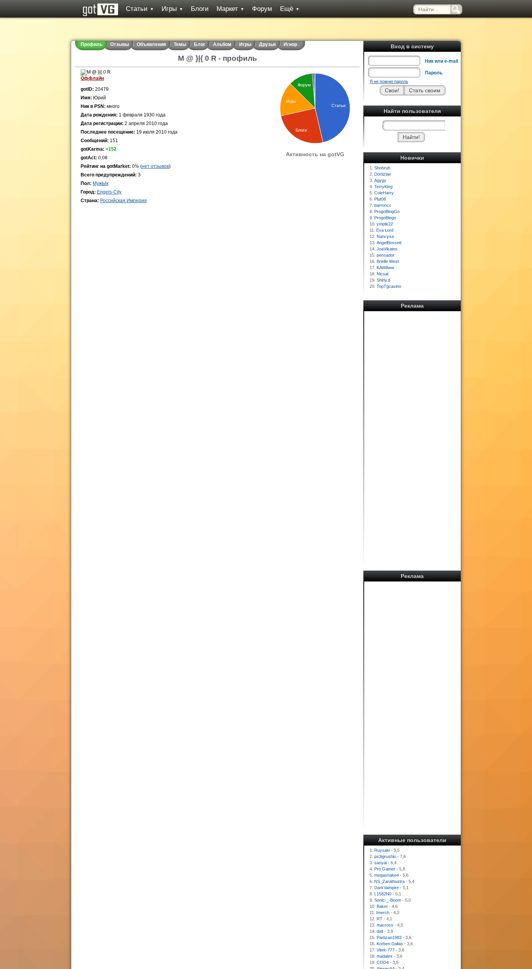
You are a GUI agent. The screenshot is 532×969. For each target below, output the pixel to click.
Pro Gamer (384, 869)
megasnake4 (386, 875)
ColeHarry (384, 192)
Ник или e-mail (441, 61)
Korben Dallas (390, 943)
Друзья (267, 44)
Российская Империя (123, 200)
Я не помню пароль (389, 81)
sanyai (380, 862)
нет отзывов (155, 166)
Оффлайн (92, 78)
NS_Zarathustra (389, 881)
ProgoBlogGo (387, 211)
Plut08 (380, 199)
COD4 (383, 962)
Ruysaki (382, 850)
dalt (380, 931)
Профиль (91, 44)
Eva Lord (384, 230)
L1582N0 (382, 893)
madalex (385, 956)
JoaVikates (387, 249)
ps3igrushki (385, 856)
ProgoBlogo (385, 217)
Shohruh (382, 168)
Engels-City (109, 192)
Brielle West (388, 261)
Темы (180, 44)
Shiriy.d (383, 280)
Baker (382, 906)
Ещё (289, 8)
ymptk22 (385, 224)
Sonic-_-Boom (387, 900)
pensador (386, 255)
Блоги (200, 8)
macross (385, 925)
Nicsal (382, 273)
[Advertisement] (412, 430)
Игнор (290, 44)
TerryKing (383, 186)
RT (379, 918)
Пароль (433, 73)
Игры (172, 8)
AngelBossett (389, 242)
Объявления (151, 44)
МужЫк (100, 183)
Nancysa (385, 236)
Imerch (382, 912)
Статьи (140, 8)
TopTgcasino (389, 286)
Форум (262, 8)
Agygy (380, 180)
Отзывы (119, 44)
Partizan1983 (389, 937)
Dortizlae (382, 174)
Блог (199, 44)
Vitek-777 (386, 950)
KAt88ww (385, 267)
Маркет (230, 8)
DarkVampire (386, 887)
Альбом (222, 44)
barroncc (382, 205)
